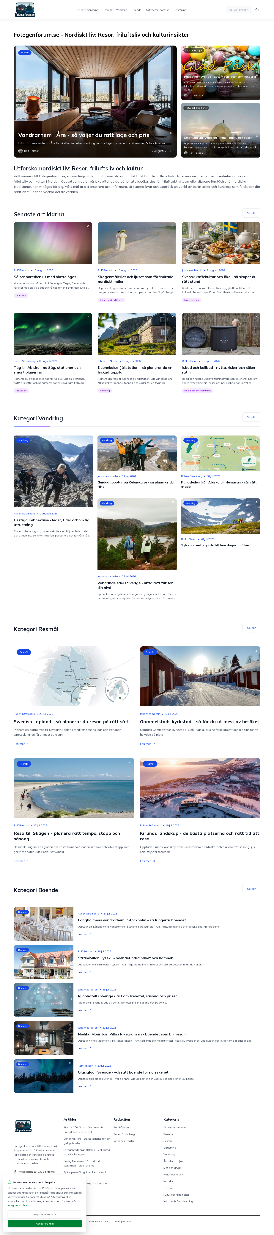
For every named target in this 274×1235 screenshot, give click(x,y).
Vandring (121, 10)
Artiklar (70, 1119)
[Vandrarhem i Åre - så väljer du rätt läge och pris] (95, 102)
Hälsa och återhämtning (197, 390)
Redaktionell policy (99, 1221)
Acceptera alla (45, 1223)
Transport (21, 390)
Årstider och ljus (193, 50)
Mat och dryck (191, 300)
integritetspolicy (17, 1205)
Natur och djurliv (173, 1174)
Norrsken (21, 295)
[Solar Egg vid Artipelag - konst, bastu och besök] (220, 130)
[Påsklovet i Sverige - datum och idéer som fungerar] (220, 73)
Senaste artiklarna (87, 10)
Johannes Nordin (192, 270)
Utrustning (180, 10)
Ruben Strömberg (24, 361)
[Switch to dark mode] (257, 9)
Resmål (107, 10)
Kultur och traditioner (196, 107)
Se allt (251, 213)
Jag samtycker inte (45, 1214)
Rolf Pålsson (21, 270)
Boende (136, 10)
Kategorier (172, 1119)
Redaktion (122, 1119)
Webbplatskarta (123, 1221)
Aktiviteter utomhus (157, 10)
